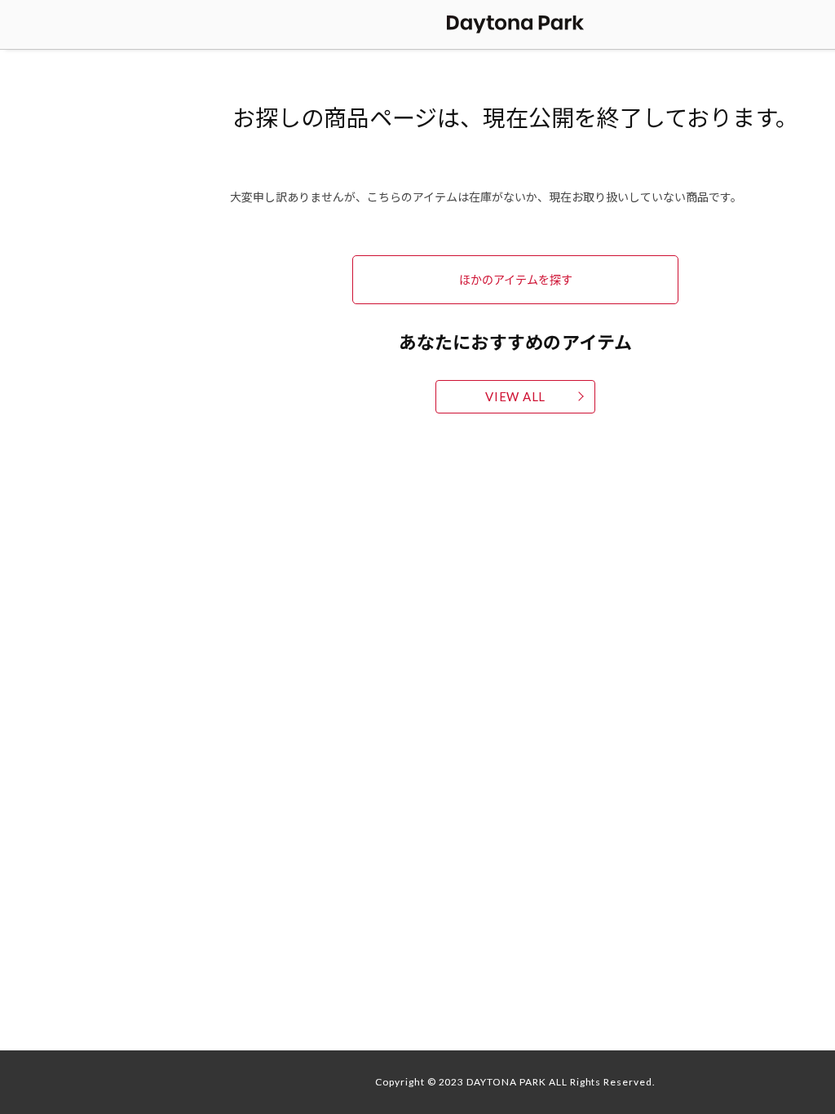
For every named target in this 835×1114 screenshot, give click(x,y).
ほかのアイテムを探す (515, 279)
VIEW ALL (515, 396)
